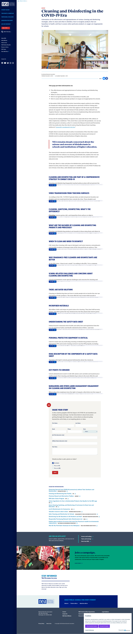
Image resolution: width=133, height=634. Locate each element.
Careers (64, 611)
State (84, 429)
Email (53, 429)
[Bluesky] (8, 63)
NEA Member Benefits (6, 44)
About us (66, 603)
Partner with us (74, 603)
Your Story (54, 446)
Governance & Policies (84, 613)
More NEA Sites (4, 51)
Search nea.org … (7, 31)
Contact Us (64, 613)
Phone (69, 429)
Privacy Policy (41, 623)
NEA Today (3, 49)
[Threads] (13, 63)
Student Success (5, 9)
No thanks (56, 463)
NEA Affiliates (4, 40)
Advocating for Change (7, 20)
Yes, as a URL (57, 468)
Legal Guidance (105, 611)
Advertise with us (84, 603)
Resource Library (5, 47)
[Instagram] (10, 63)
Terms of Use (48, 623)
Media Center (4, 42)
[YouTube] (5, 63)
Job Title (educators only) (58, 435)
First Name (54, 423)
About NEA (3, 38)
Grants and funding (86, 536)
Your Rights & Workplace (7, 13)
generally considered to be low (65, 127)
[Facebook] (2, 63)
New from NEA (85, 541)
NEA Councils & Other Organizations (87, 611)
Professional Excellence (7, 17)
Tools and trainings (86, 538)
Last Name (77, 423)
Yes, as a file (57, 465)
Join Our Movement (6, 24)
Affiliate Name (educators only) (59, 441)
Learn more (78, 563)
